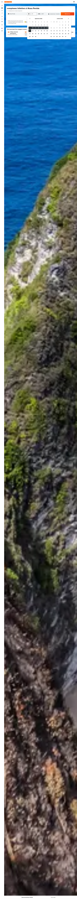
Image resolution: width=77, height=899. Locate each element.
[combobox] (18, 14)
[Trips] (2, 25)
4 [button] (41, 25)
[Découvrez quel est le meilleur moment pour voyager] (2, 21)
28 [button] (29, 36)
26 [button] (44, 33)
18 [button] (41, 30)
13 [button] (47, 27)
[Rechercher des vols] (2, 5)
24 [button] (38, 33)
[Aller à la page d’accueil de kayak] (8, 2)
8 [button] (32, 27)
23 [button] (35, 33)
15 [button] (32, 30)
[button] (2, 2)
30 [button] (35, 36)
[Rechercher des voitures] (2, 10)
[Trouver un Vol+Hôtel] (2, 13)
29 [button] (32, 36)
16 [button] (35, 30)
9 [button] (35, 27)
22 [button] (32, 33)
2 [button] (35, 25)
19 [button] (44, 30)
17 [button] (38, 30)
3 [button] (38, 25)
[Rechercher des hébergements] (2, 8)
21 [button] (29, 33)
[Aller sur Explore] (2, 16)
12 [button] (44, 27)
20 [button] (47, 30)
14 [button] (29, 30)
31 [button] (65, 36)
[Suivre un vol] (2, 19)
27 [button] (47, 33)
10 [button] (38, 27)
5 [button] (44, 25)
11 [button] (41, 27)
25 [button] (41, 33)
